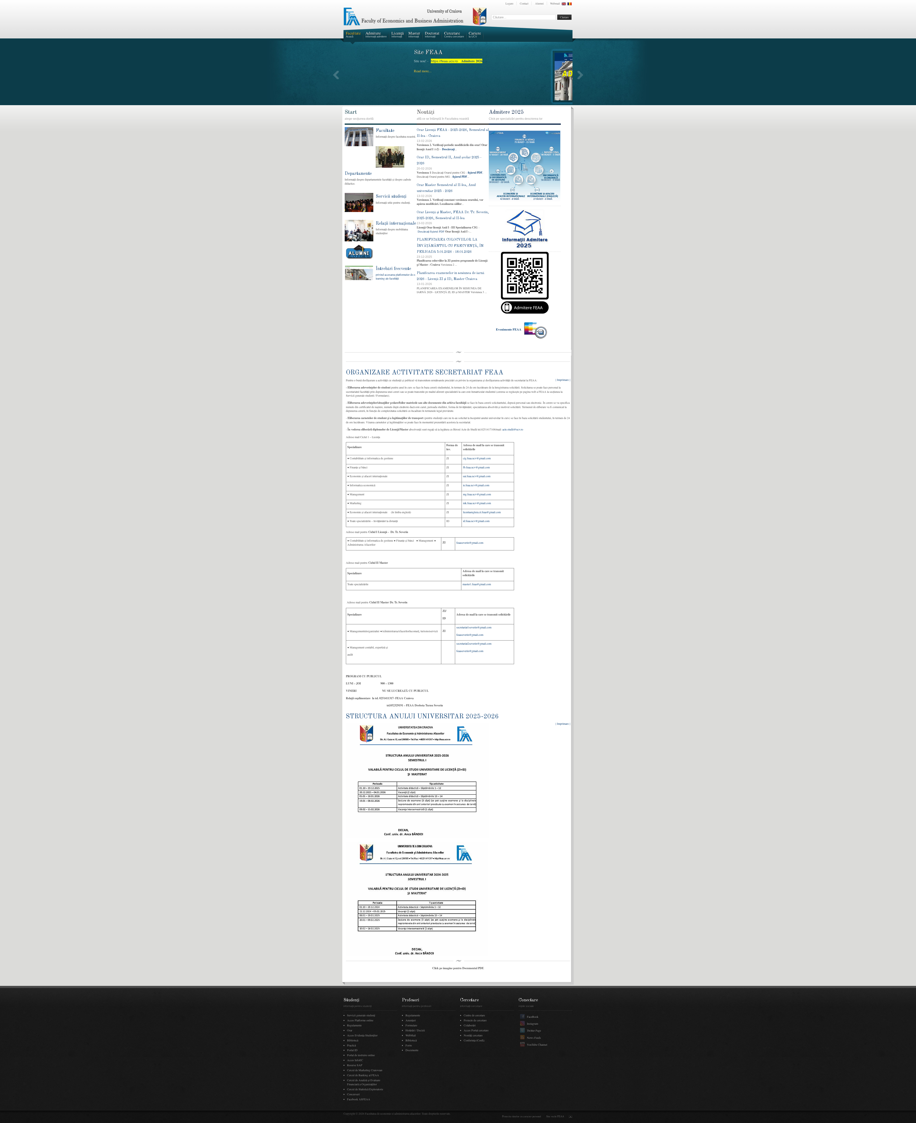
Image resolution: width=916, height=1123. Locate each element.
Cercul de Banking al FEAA (363, 1075)
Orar (349, 1030)
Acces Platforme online (360, 1020)
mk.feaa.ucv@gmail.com (477, 503)
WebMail (411, 1035)
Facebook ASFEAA (358, 1099)
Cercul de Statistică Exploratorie (365, 1089)
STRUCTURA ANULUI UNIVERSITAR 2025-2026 (422, 716)
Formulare (411, 1025)
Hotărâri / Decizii (415, 1030)
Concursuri (353, 1094)
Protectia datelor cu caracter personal (521, 1116)
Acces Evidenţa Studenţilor (362, 1035)
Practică (351, 1045)
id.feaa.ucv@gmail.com (476, 521)
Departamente (358, 173)
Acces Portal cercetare (476, 1030)
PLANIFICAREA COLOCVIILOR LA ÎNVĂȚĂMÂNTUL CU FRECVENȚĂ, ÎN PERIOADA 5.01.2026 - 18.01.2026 (450, 245)
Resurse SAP (354, 1065)
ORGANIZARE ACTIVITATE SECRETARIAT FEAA (424, 372)
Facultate (385, 131)
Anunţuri (411, 1020)
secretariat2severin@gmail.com (473, 643)
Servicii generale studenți (361, 1015)
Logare (509, 3)
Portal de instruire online (361, 1055)
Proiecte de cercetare (475, 1020)
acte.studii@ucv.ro (512, 429)
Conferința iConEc (474, 1040)
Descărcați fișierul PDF (431, 231)
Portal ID (352, 1050)
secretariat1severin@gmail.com (473, 627)
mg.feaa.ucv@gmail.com (477, 494)
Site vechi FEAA (555, 1116)
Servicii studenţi (391, 196)
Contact (524, 3)
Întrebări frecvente (393, 269)
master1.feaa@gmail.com (477, 584)
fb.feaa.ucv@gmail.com (476, 467)
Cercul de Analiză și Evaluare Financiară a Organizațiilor (363, 1082)
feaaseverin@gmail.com (469, 542)
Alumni (539, 3)
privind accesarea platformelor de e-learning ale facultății (396, 276)
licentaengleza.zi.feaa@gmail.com (482, 512)
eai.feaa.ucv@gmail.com (476, 476)
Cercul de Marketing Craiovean (364, 1070)
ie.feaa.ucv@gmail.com (476, 485)
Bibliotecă (352, 1040)
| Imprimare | (563, 380)
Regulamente (354, 1025)
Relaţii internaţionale (396, 223)
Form (409, 1045)
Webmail (555, 3)
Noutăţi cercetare (473, 1035)
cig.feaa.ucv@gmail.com (477, 458)
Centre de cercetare (474, 1015)
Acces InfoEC (355, 1060)
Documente (412, 1050)
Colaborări (470, 1025)
